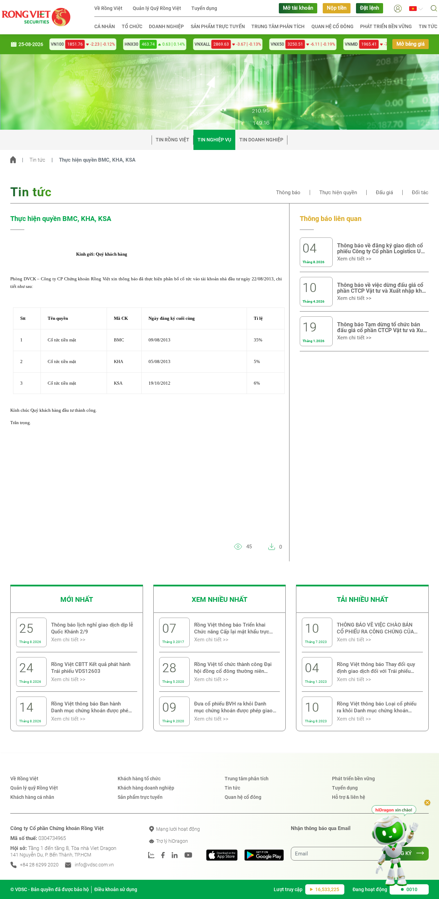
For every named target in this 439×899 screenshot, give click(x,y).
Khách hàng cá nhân (32, 797)
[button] (398, 8)
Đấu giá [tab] (384, 193)
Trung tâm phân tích (278, 26)
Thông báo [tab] (288, 193)
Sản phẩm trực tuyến (218, 26)
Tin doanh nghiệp (261, 139)
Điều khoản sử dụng (115, 889)
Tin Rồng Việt (172, 139)
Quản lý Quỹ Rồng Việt (157, 8)
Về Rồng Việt (108, 8)
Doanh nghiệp (166, 26)
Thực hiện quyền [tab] (338, 193)
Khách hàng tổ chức (139, 778)
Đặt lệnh (369, 8)
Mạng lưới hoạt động (177, 829)
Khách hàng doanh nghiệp (146, 788)
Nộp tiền (336, 8)
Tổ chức (132, 26)
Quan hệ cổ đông (332, 26)
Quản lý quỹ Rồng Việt (34, 788)
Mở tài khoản (298, 8)
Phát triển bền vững (386, 26)
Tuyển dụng (204, 8)
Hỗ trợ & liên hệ (348, 797)
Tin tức (428, 26)
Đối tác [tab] (420, 193)
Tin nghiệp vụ (214, 139)
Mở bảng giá (410, 44)
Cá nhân (104, 26)
